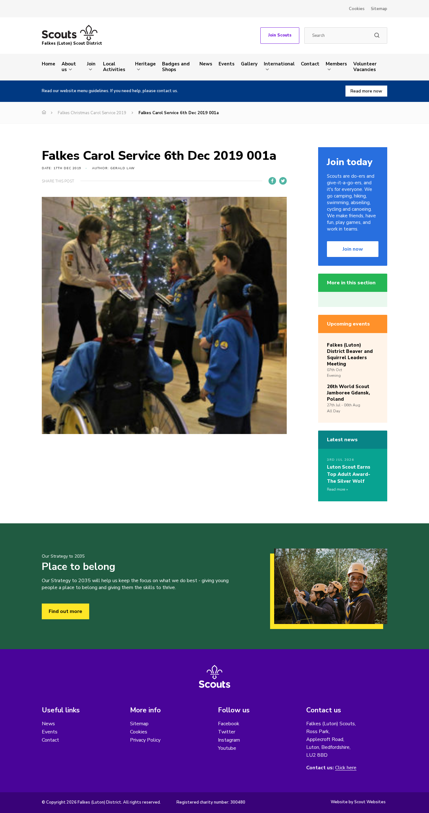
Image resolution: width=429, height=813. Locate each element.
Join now (353, 249)
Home (48, 64)
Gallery (249, 64)
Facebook (228, 723)
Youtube (227, 748)
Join (91, 64)
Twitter (226, 731)
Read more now (366, 91)
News (205, 64)
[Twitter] (283, 181)
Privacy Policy (145, 740)
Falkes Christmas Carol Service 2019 (92, 113)
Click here (345, 768)
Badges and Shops (176, 67)
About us (69, 67)
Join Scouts (279, 35)
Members (336, 64)
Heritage (145, 64)
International (279, 64)
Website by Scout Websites (358, 802)
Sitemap (379, 9)
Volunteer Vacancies (365, 67)
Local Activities (114, 67)
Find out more (65, 611)
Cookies (357, 9)
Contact (310, 64)
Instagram (229, 740)
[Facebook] (272, 181)
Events (227, 64)
